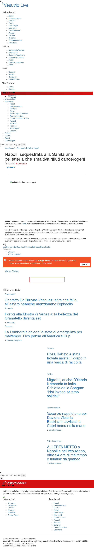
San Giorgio (13, 25)
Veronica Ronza (55, 430)
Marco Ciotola (21, 163)
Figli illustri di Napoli (16, 57)
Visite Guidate (14, 79)
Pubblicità (11, 512)
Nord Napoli (14, 128)
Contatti (13, 97)
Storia (11, 64)
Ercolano (12, 20)
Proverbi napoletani (16, 62)
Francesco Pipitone (14, 340)
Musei (11, 60)
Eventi (7, 138)
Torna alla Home (47, 280)
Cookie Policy (13, 515)
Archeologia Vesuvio (16, 50)
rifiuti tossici (35, 247)
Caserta (13, 130)
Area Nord (13, 28)
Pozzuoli (12, 35)
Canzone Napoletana (17, 55)
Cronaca (11, 252)
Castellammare (14, 30)
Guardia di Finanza (24, 247)
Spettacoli (12, 77)
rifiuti (24, 223)
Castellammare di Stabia (19, 118)
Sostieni (13, 95)
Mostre (11, 74)
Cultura (8, 133)
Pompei (11, 33)
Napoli (11, 16)
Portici (11, 23)
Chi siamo (12, 503)
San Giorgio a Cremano (19, 113)
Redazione (12, 505)
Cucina (11, 89)
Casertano (13, 42)
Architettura (13, 52)
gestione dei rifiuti (10, 247)
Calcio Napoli (10, 140)
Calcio (11, 86)
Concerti (12, 72)
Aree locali (9, 101)
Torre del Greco (15, 18)
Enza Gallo (11, 322)
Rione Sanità (45, 247)
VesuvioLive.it (10, 148)
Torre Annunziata (15, 40)
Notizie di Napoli (32, 148)
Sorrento (12, 38)
